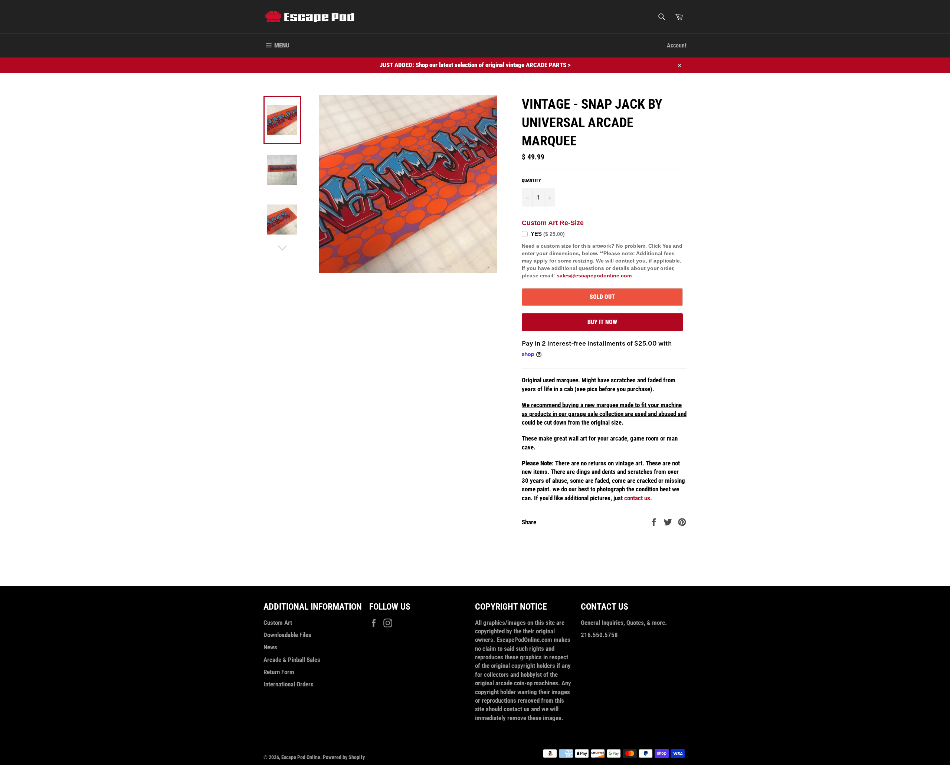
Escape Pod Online (300, 757)
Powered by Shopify (344, 757)
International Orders (288, 684)
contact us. (638, 498)
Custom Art (277, 622)
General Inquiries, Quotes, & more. (624, 622)
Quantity (531, 180)
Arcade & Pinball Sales (291, 659)
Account (677, 45)
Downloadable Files (287, 635)
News (270, 647)
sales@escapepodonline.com (594, 275)
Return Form (278, 672)
